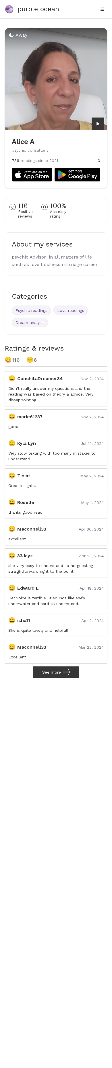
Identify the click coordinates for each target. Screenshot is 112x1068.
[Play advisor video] (98, 124)
